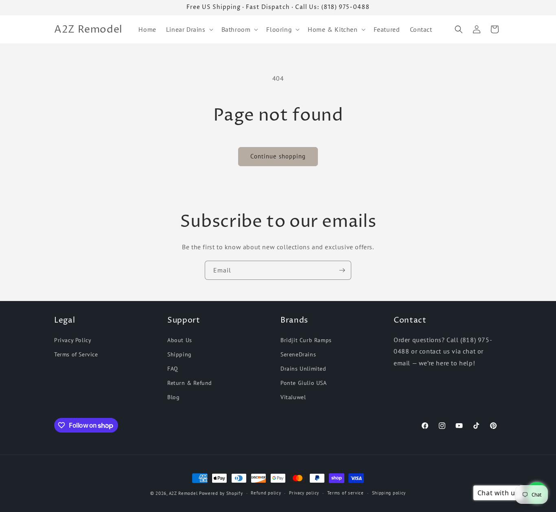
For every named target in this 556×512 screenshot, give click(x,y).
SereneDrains (298, 354)
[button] (189, 29)
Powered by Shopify (221, 493)
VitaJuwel (293, 397)
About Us (179, 340)
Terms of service (345, 493)
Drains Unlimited (303, 368)
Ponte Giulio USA (303, 383)
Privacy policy (304, 493)
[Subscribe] (342, 270)
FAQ (172, 368)
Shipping (179, 354)
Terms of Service (76, 354)
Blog (173, 397)
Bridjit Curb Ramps (306, 340)
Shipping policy (389, 493)
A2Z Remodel (183, 493)
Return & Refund (189, 383)
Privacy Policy (72, 340)
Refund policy (266, 493)
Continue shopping (278, 156)
